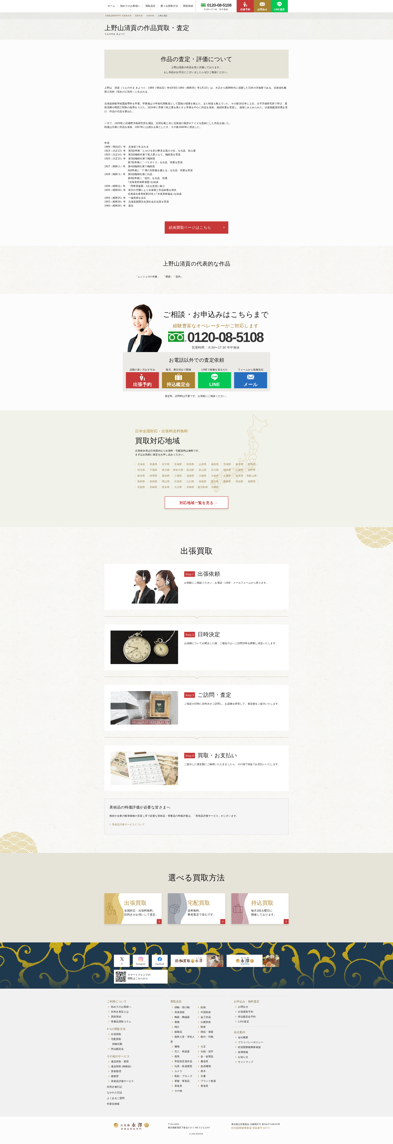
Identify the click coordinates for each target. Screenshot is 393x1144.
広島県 (178, 481)
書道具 (204, 1061)
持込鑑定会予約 (247, 1016)
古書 (203, 1076)
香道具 (204, 1086)
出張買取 (116, 1034)
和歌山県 (252, 475)
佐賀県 (141, 487)
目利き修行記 (114, 1087)
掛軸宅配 (117, 1044)
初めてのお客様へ (130, 6)
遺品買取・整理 (120, 1061)
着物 (177, 1022)
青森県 (153, 464)
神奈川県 (178, 470)
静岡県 (153, 475)
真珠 (177, 1056)
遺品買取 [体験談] (121, 1066)
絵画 (203, 1007)
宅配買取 (116, 1039)
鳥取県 (141, 481)
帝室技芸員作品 (183, 1061)
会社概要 (243, 1037)
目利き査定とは (120, 1011)
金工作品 (206, 1017)
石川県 (215, 470)
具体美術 (180, 1012)
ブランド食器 (208, 1081)
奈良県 (239, 475)
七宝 (203, 1046)
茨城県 (227, 464)
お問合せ (262, 9)
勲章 (203, 1027)
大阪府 (215, 475)
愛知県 (166, 475)
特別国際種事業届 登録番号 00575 (250, 1128)
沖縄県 (215, 487)
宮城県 (178, 464)
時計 (177, 1027)
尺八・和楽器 (182, 1051)
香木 (203, 1071)
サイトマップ (245, 1062)
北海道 (141, 464)
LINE (214, 384)
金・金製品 (207, 1056)
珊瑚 (177, 1046)
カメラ (178, 1071)
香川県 (215, 481)
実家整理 (116, 1071)
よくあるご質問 (116, 1098)
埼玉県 (141, 470)
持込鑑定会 (178, 384)
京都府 (202, 475)
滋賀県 (190, 475)
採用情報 (243, 1052)
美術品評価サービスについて (128, 824)
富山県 (202, 470)
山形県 (202, 464)
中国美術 (206, 1012)
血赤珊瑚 (206, 1066)
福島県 (215, 464)
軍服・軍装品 (182, 1081)
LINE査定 (279, 9)
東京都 (166, 470)
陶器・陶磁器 (182, 1017)
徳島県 (202, 481)
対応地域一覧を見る (196, 503)
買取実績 (188, 6)
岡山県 (166, 481)
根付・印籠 (207, 1036)
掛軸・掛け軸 (182, 1007)
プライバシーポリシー (250, 1042)
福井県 (227, 470)
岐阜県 (141, 475)
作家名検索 (113, 1104)
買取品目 (150, 6)
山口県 (190, 481)
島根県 (153, 481)
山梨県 (239, 470)
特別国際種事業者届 (249, 1047)
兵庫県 (227, 475)
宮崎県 (190, 487)
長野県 (252, 470)
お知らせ (243, 1057)
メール (250, 384)
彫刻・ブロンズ (183, 1076)
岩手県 (166, 464)
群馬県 (252, 464)
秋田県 (190, 464)
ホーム (111, 6)
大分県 (178, 487)
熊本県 (166, 487)
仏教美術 (206, 1022)
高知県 (239, 481)
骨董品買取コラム (121, 1021)
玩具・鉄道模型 (183, 1066)
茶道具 (178, 1086)
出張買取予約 (245, 1011)
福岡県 (252, 481)
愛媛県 (227, 481)
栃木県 (239, 464)
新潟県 (190, 470)
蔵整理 (115, 1076)
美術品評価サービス (122, 1081)
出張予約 (245, 9)
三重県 (178, 475)
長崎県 (153, 487)
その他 (178, 1090)
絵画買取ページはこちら (190, 227)
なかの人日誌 (114, 1092)
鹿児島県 (203, 487)
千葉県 (153, 470)
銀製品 (178, 1032)
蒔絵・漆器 (207, 1032)
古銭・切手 (207, 1051)
